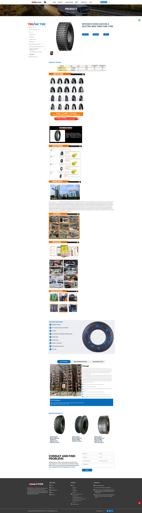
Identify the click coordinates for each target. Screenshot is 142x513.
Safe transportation (80, 361)
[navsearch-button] (109, 2)
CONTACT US (84, 2)
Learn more (59, 424)
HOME (54, 2)
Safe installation (98, 361)
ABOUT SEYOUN (69, 2)
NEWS (76, 2)
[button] (85, 34)
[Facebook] (104, 2)
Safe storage (64, 361)
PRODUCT (60, 2)
